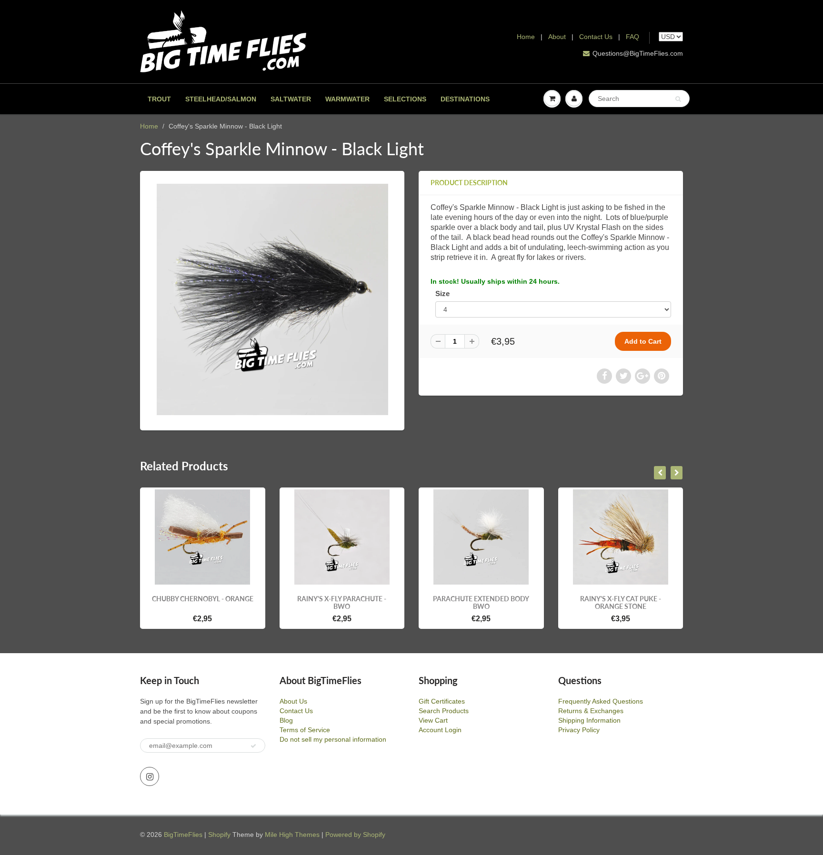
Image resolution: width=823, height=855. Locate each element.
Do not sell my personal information (333, 739)
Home (526, 36)
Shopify (219, 834)
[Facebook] (604, 376)
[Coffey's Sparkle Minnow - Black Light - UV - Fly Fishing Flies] (272, 299)
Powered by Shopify (355, 834)
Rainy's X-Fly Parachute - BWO (341, 602)
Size (442, 293)
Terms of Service (305, 730)
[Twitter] (623, 376)
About (558, 36)
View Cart (433, 720)
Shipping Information (589, 720)
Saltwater (291, 99)
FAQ (632, 36)
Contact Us (595, 36)
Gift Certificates (442, 701)
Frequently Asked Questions (600, 701)
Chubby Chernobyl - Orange (202, 599)
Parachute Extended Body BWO (481, 602)
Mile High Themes (292, 834)
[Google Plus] (642, 376)
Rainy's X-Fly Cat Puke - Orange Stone (620, 602)
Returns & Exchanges (590, 711)
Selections (405, 99)
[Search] (678, 99)
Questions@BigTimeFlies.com (637, 53)
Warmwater (347, 99)
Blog (286, 720)
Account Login (440, 730)
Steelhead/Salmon (220, 99)
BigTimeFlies (183, 834)
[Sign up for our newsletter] (253, 746)
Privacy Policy (579, 730)
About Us (293, 701)
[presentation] (660, 472)
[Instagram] (149, 776)
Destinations (465, 99)
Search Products (444, 711)
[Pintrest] (661, 376)
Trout (159, 99)
